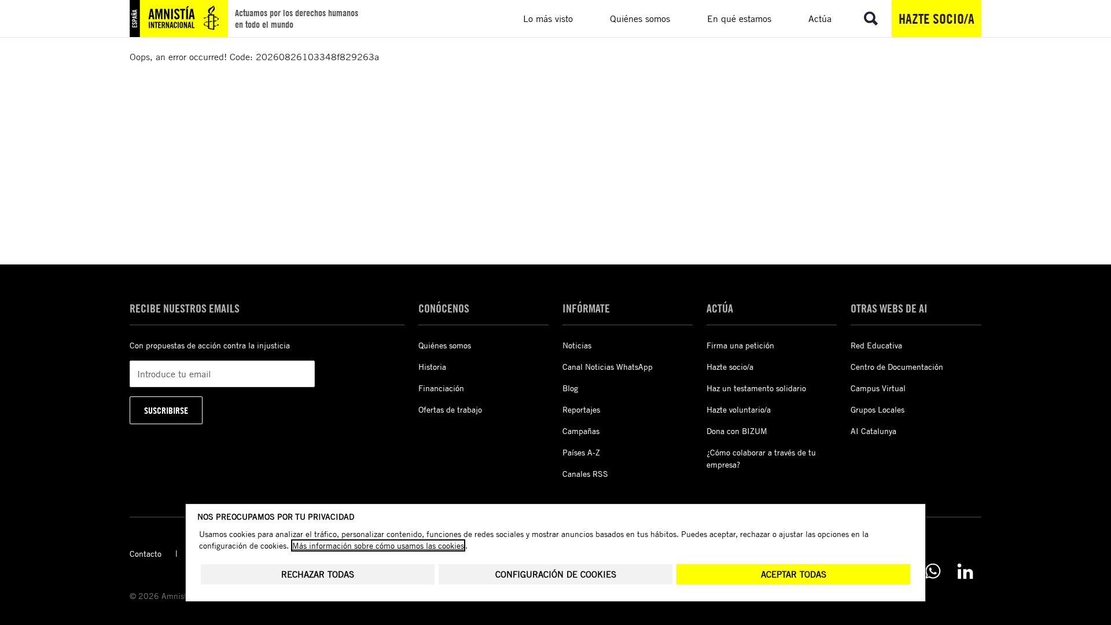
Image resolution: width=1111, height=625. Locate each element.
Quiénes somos (444, 345)
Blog (570, 388)
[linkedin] (965, 571)
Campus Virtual (878, 388)
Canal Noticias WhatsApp (607, 367)
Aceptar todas (793, 574)
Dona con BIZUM (737, 431)
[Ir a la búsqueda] (871, 18)
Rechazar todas (317, 574)
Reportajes (581, 409)
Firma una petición (740, 345)
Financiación (441, 388)
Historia (432, 367)
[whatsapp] (933, 571)
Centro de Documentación (897, 367)
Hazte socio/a (936, 18)
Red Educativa (876, 345)
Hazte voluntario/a (739, 409)
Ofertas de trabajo (450, 409)
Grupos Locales (877, 409)
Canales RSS (585, 474)
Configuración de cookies (555, 574)
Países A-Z (581, 452)
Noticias (576, 345)
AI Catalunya (873, 431)
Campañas (580, 431)
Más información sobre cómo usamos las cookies (378, 545)
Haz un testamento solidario (756, 388)
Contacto (145, 553)
